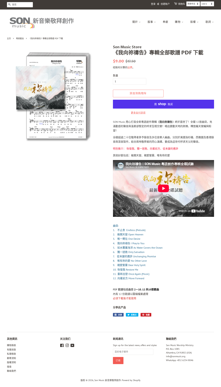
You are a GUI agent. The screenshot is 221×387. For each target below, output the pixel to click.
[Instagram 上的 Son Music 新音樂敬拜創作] (67, 346)
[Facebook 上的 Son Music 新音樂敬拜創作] (62, 346)
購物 (178, 22)
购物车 (181, 3)
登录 (153, 3)
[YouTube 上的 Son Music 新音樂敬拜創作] (72, 346)
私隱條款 (11, 353)
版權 (193, 22)
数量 (115, 75)
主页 (9, 38)
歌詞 (208, 22)
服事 (151, 22)
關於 (135, 22)
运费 (129, 67)
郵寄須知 (11, 358)
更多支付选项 (138, 112)
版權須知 (11, 362)
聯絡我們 (11, 370)
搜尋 (9, 366)
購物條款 (11, 345)
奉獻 (165, 22)
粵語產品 (20, 38)
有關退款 (11, 349)
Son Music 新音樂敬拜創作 (107, 380)
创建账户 (165, 3)
